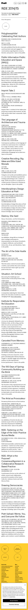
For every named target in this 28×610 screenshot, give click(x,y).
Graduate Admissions (5, 567)
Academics (3, 568)
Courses (3, 571)
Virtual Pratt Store (18, 581)
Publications (4, 14)
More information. (16, 296)
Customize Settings (14, 604)
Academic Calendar (19, 578)
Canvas (16, 567)
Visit (17, 557)
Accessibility (4, 574)
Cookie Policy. (12, 596)
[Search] (23, 3)
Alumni (2, 578)
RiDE (9, 14)
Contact (5, 557)
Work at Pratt (4, 581)
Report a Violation (18, 573)
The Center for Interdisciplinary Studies (10, 13)
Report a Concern (18, 571)
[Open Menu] (25, 3)
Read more (14, 336)
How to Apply (5, 549)
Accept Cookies (14, 600)
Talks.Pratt (17, 576)
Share (5, 26)
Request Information (17, 549)
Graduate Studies (4, 570)
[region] (14, 596)
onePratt (16, 568)
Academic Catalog (18, 577)
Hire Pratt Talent (4, 582)
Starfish (16, 574)
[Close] (25, 585)
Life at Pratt (3, 573)
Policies (16, 570)
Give (15, 3)
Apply (19, 3)
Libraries (17, 580)
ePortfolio (17, 566)
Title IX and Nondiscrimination (5, 576)
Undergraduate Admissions (6, 566)
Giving (2, 579)
